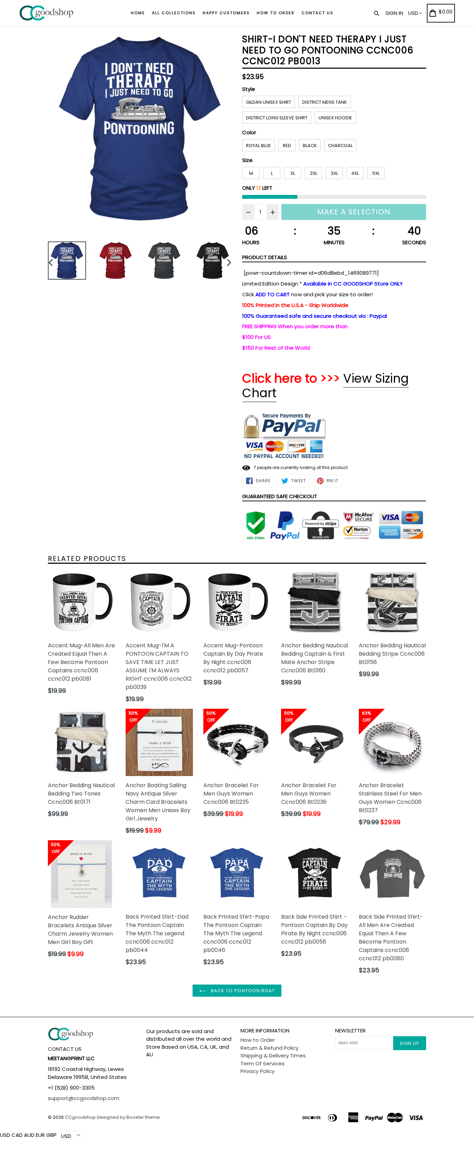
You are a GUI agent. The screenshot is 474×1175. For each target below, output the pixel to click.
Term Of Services (262, 1063)
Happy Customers (226, 13)
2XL (313, 173)
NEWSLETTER (350, 1031)
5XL (376, 173)
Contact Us (317, 13)
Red (287, 145)
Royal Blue (258, 145)
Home (138, 13)
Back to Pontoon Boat (242, 990)
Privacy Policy (257, 1071)
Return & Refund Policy (269, 1047)
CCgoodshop (80, 1117)
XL (292, 173)
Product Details (264, 257)
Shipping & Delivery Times (273, 1055)
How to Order (276, 13)
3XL (334, 173)
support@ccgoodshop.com (83, 1098)
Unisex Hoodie (335, 117)
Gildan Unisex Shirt (268, 102)
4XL (355, 173)
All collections (174, 13)
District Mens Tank (324, 102)
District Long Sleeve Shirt (276, 117)
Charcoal (340, 145)
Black (310, 145)
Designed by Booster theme (128, 1117)
